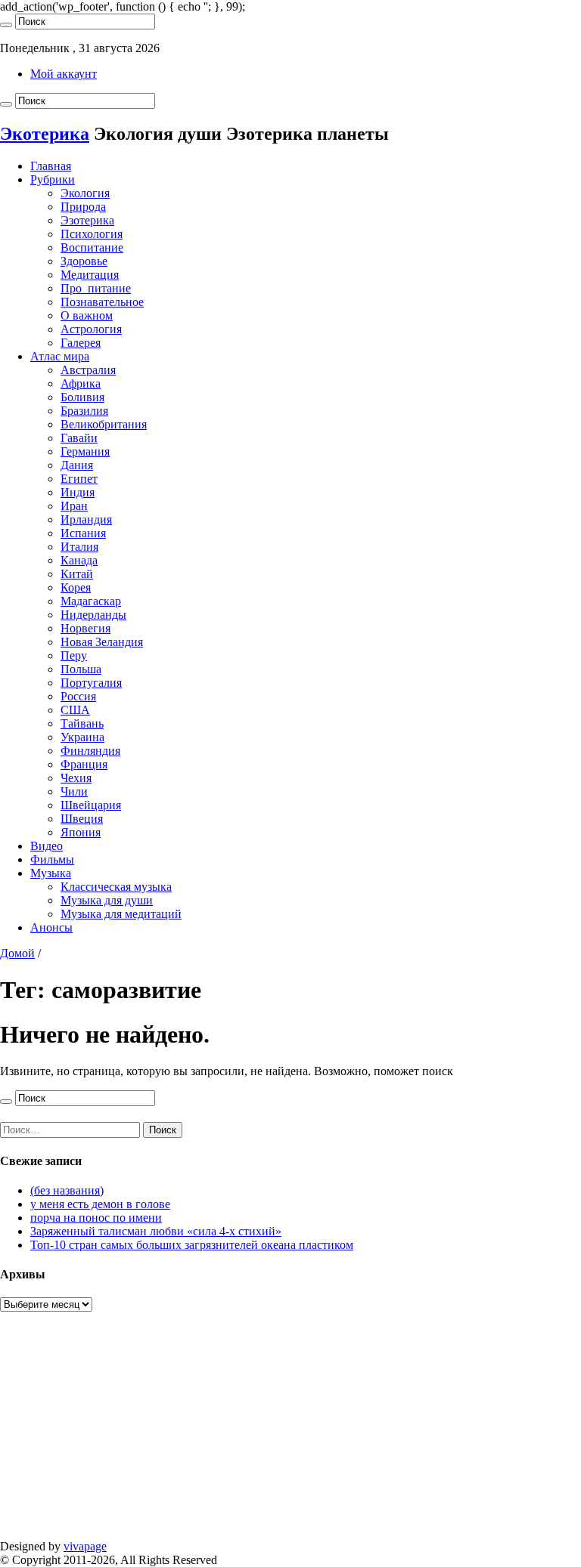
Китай (77, 573)
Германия (85, 451)
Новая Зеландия (102, 641)
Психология (92, 233)
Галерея (81, 342)
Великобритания (104, 424)
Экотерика (44, 134)
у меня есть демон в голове (100, 1204)
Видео (46, 845)
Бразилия (84, 410)
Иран (74, 505)
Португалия (91, 682)
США (75, 709)
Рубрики (52, 179)
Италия (79, 546)
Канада (79, 560)
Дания (77, 465)
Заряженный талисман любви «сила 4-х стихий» (155, 1231)
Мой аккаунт (63, 73)
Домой (17, 953)
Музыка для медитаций (121, 913)
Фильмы (52, 859)
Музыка (50, 873)
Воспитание (92, 247)
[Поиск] (6, 25)
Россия (78, 696)
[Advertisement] (290, 1434)
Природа (83, 206)
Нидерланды (93, 614)
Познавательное (102, 301)
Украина (82, 737)
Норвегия (85, 628)
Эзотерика (87, 220)
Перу (74, 655)
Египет (79, 478)
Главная (50, 165)
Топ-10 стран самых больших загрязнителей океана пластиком (191, 1244)
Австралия (88, 369)
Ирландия (86, 519)
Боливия (82, 397)
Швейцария (91, 805)
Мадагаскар (91, 601)
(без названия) (67, 1190)
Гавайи (79, 437)
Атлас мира (59, 356)
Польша (81, 669)
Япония (81, 832)
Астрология (91, 329)
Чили (74, 791)
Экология (85, 193)
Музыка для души (107, 900)
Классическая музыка (116, 886)
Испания (83, 533)
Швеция (82, 818)
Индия (78, 492)
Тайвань (82, 723)
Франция (84, 764)
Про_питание (96, 288)
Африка (81, 383)
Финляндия (90, 750)
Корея (76, 587)
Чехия (76, 777)
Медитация (90, 274)
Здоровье (84, 261)
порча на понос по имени (96, 1217)
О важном (87, 315)
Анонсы (51, 927)
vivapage (85, 1546)
